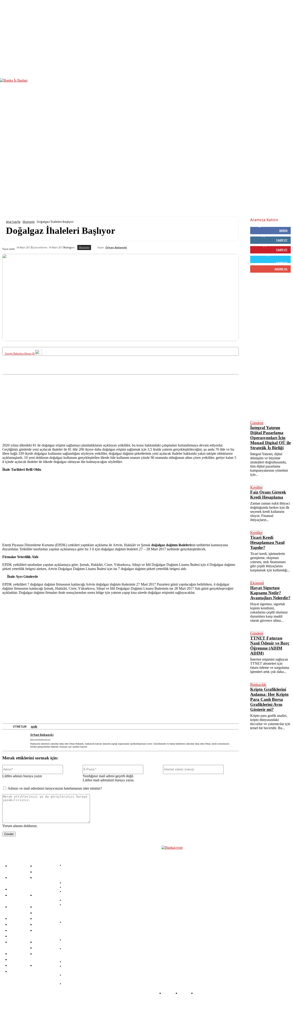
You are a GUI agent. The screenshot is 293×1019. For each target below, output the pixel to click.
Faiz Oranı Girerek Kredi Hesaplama (268, 495)
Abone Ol (281, 269)
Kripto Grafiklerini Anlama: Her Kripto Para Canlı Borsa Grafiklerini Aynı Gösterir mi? (269, 699)
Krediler (256, 487)
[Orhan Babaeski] (94, 247)
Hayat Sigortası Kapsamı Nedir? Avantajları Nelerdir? (270, 592)
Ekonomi (29, 222)
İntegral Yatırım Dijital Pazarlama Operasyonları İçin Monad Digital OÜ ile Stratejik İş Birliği (270, 437)
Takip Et (282, 240)
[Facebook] (45, 370)
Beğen (283, 230)
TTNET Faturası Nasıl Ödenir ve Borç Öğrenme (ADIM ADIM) (269, 646)
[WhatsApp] (113, 370)
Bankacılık (258, 684)
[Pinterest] (79, 370)
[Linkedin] (96, 370)
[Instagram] (93, 1006)
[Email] (146, 370)
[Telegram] (129, 370)
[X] (62, 370)
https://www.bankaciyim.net (40, 739)
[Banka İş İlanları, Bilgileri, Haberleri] (184, 906)
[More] (180, 371)
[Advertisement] (120, 406)
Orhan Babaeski (116, 247)
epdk (34, 727)
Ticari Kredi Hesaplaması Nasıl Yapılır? (267, 542)
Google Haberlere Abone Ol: (20, 353)
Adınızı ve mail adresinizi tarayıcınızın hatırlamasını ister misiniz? (55, 788)
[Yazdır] (163, 370)
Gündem (256, 423)
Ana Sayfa (13, 222)
